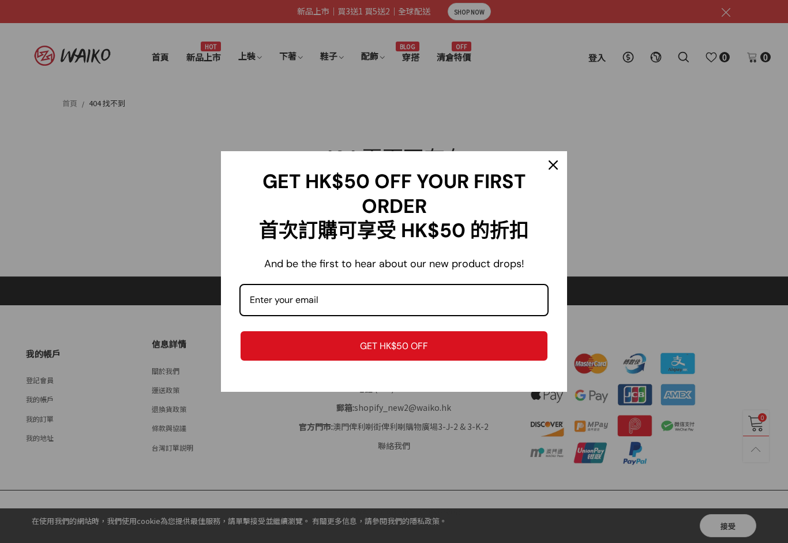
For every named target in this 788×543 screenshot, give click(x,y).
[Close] (553, 165)
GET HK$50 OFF (394, 346)
